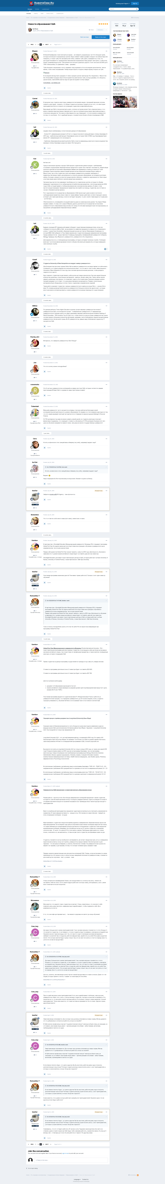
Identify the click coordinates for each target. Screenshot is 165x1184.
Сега (35, 439)
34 (36, 915)
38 (36, 377)
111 (36, 274)
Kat (35, 159)
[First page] (28, 44)
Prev (32, 44)
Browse (30, 9)
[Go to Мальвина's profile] (35, 906)
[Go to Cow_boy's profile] (35, 932)
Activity (37, 9)
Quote (49, 88)
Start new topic (84, 37)
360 (36, 555)
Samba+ (35, 540)
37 (36, 610)
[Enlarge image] (46, 72)
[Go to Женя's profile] (30, 30)
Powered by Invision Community (81, 1181)
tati (35, 127)
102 (36, 173)
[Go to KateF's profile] (35, 265)
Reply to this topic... (42, 1160)
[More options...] (106, 51)
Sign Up (135, 3)
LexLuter (133, 34)
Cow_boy (34, 926)
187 (36, 421)
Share (92, 29)
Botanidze (35, 515)
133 (36, 529)
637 (36, 66)
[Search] (137, 9)
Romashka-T (35, 596)
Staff (42, 13)
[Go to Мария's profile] (35, 57)
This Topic (130, 9)
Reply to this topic (100, 37)
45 (36, 941)
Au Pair (35, 462)
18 (35, 453)
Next (47, 44)
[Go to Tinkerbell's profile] (35, 412)
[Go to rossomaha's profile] (35, 390)
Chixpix (119, 39)
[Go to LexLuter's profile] (128, 35)
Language (77, 1179)
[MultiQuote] (44, 88)
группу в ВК (53, 494)
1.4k (36, 508)
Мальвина (35, 900)
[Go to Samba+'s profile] (35, 546)
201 (36, 142)
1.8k (36, 477)
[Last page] (51, 44)
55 (36, 399)
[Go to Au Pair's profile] (35, 468)
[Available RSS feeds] (138, 1175)
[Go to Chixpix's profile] (114, 40)
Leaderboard (59, 13)
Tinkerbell (35, 406)
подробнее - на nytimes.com (51, 82)
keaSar (35, 491)
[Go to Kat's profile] (35, 165)
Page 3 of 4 (57, 44)
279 (36, 320)
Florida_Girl (34, 337)
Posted (50, 51)
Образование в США (47, 30)
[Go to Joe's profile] (35, 369)
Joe (34, 363)
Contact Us (85, 1179)
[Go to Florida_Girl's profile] (35, 343)
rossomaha (35, 384)
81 (35, 352)
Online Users (49, 13)
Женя (36, 29)
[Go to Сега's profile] (35, 445)
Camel (34, 98)
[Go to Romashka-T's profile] (35, 602)
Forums (28, 13)
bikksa (34, 306)
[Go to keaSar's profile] (35, 497)
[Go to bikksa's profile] (35, 312)
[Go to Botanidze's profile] (35, 521)
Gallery (36, 13)
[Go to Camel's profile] (35, 104)
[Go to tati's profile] (35, 133)
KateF (35, 259)
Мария (34, 51)
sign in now (65, 1153)
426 (36, 113)
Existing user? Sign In (122, 3)
